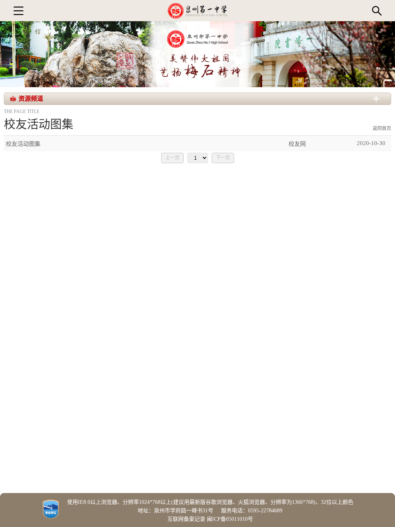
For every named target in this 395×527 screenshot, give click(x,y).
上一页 (172, 157)
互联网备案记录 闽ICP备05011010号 (210, 519)
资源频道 (31, 98)
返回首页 (382, 128)
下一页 (223, 157)
